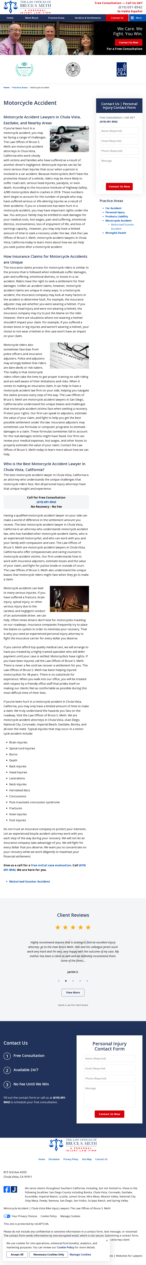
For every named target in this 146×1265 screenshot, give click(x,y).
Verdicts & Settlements (88, 17)
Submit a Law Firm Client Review (73, 1005)
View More (73, 992)
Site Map (87, 1159)
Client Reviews (73, 915)
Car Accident (113, 208)
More (139, 17)
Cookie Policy (49, 1216)
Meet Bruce (31, 17)
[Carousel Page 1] (58, 980)
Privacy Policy (70, 1159)
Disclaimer (54, 1159)
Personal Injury (115, 212)
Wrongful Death (115, 232)
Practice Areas (56, 17)
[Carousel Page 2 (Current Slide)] (65, 980)
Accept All (17, 1254)
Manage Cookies (70, 1216)
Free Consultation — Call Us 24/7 (118, 3)
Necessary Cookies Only (48, 1254)
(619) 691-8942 (130, 7)
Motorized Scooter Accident (29, 881)
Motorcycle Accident (118, 220)
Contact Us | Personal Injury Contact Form (119, 105)
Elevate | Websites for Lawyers (118, 1255)
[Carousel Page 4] (80, 980)
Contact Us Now (128, 42)
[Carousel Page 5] (87, 980)
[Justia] (14, 1189)
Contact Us (117, 17)
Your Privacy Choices (24, 1216)
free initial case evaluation (51, 865)
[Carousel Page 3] (73, 980)
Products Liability (116, 216)
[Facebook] (7, 1189)
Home (10, 17)
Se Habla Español (129, 11)
